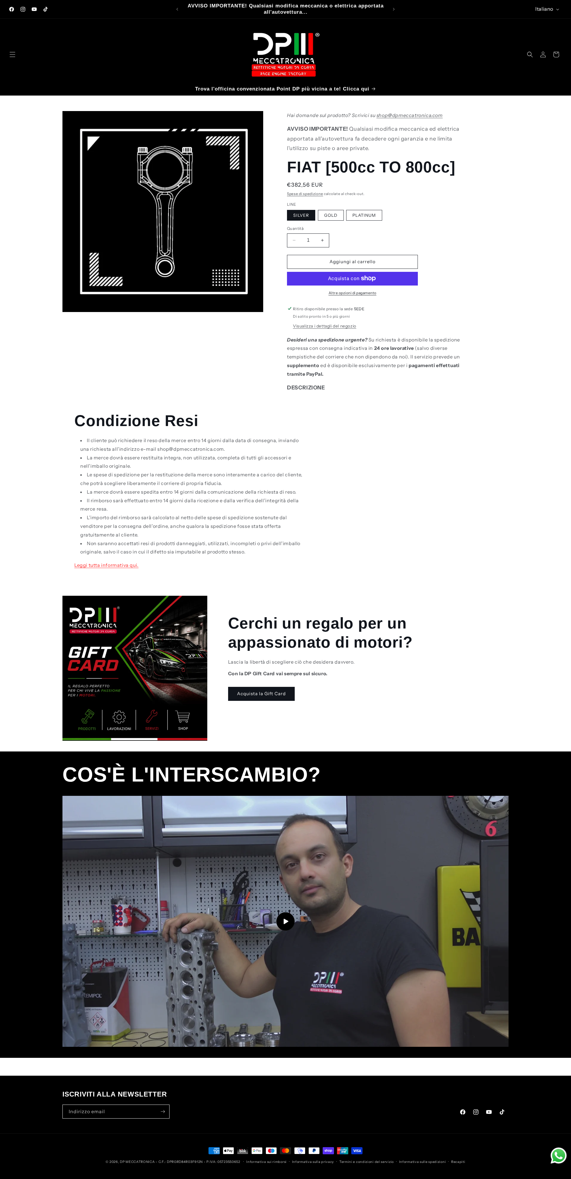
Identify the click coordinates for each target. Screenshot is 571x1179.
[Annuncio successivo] (393, 9)
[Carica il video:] (285, 921)
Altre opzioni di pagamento (353, 292)
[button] (12, 54)
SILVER (301, 215)
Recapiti (458, 1161)
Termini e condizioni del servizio (366, 1161)
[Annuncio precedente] (177, 9)
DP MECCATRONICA (138, 1162)
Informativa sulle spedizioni (422, 1161)
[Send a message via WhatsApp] (558, 1155)
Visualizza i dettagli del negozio (324, 325)
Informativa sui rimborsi (266, 1161)
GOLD (331, 215)
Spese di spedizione (305, 193)
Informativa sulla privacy (313, 1161)
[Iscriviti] (162, 1112)
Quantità (295, 228)
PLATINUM (364, 215)
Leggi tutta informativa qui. (106, 565)
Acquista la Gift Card (261, 693)
